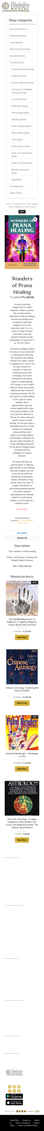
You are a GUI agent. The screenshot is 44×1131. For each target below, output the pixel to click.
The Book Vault (19, 204)
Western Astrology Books (20, 171)
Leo (5, 873)
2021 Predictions (12, 1023)
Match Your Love (12, 948)
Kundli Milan (8, 1038)
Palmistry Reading (10, 973)
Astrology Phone (10, 960)
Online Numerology (11, 988)
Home (8, 204)
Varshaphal (8, 1044)
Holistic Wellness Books (22, 82)
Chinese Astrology (12, 1016)
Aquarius (7, 894)
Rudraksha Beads (17, 55)
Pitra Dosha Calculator (14, 928)
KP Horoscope (11, 935)
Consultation (8, 964)
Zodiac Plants (16, 192)
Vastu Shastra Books (21, 146)
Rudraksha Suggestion (14, 914)
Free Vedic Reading (13, 945)
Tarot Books (17, 139)
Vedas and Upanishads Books (21, 155)
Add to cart (22, 703)
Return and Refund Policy (28, 1125)
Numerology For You (13, 942)
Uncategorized (16, 186)
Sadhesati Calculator (13, 924)
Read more (22, 637)
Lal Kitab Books (18, 99)
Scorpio (6, 883)
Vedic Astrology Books (21, 162)
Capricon (7, 890)
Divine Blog (10, 1002)
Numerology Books (20, 112)
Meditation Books (19, 106)
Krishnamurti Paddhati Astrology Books (21, 91)
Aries (6, 859)
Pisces (6, 897)
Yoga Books (16, 179)
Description (22, 533)
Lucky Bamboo (16, 42)
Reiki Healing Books (20, 132)
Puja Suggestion (11, 921)
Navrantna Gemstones (20, 49)
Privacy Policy (9, 1062)
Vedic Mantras (11, 1019)
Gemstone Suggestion (14, 911)
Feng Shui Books (19, 75)
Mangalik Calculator (13, 931)
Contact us (27, 1120)
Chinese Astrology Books (22, 69)
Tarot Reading (11, 1013)
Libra (5, 880)
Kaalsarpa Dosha (12, 917)
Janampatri (7, 1041)
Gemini (6, 866)
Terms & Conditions (11, 1058)
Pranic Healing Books (26, 520)
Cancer (6, 870)
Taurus (6, 863)
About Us (7, 1055)
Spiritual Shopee (12, 1006)
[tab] (22, 532)
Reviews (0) (22, 538)
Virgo (6, 876)
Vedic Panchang (12, 1009)
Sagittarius (7, 887)
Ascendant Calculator (14, 907)
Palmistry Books (18, 119)
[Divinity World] (15, 6)
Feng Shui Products (19, 29)
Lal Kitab (9, 938)
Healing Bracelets (18, 35)
